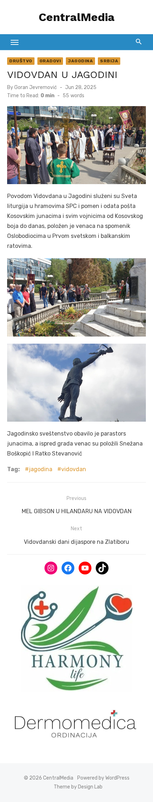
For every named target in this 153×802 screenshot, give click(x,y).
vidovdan (73, 469)
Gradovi (50, 60)
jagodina (40, 469)
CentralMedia (77, 17)
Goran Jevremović (35, 87)
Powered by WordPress (103, 778)
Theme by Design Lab (78, 787)
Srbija (109, 60)
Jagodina (80, 60)
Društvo (20, 60)
